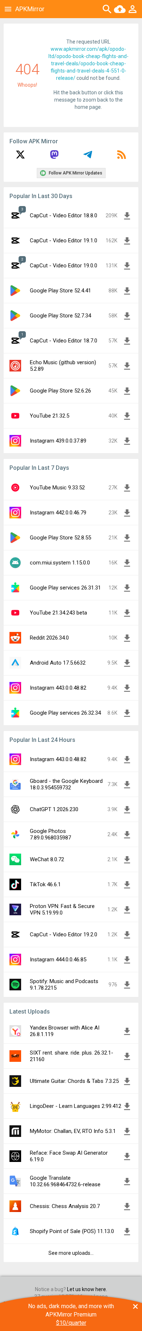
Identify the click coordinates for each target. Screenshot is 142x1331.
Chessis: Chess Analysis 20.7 (65, 1206)
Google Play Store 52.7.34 (60, 315)
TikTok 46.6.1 (45, 884)
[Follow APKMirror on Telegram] (87, 157)
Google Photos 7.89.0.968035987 (50, 834)
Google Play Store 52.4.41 (60, 290)
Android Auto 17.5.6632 (58, 663)
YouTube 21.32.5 (49, 415)
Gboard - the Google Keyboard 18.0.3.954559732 (66, 784)
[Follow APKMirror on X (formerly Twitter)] (20, 157)
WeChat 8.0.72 (47, 859)
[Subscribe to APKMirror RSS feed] (121, 157)
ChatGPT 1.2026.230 (54, 809)
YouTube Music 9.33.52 (57, 487)
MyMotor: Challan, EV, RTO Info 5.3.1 (73, 1131)
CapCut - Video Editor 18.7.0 (63, 340)
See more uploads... (71, 1253)
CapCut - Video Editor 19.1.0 (63, 240)
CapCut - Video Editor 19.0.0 (63, 265)
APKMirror (29, 9)
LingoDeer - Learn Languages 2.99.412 (75, 1106)
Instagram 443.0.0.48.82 (58, 688)
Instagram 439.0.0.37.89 (58, 440)
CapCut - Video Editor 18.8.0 (63, 215)
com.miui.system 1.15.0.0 (60, 562)
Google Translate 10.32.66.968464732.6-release (65, 1181)
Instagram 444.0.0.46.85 (58, 959)
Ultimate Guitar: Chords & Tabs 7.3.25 (74, 1081)
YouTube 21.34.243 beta (58, 612)
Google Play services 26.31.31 (65, 587)
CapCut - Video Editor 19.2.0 (63, 934)
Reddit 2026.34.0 (49, 637)
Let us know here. (87, 1289)
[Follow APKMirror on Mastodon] (54, 157)
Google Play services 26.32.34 (65, 713)
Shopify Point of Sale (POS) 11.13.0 (72, 1231)
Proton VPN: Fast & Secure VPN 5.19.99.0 (62, 909)
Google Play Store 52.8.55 (60, 537)
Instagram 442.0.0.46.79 (58, 512)
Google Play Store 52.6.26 (60, 390)
